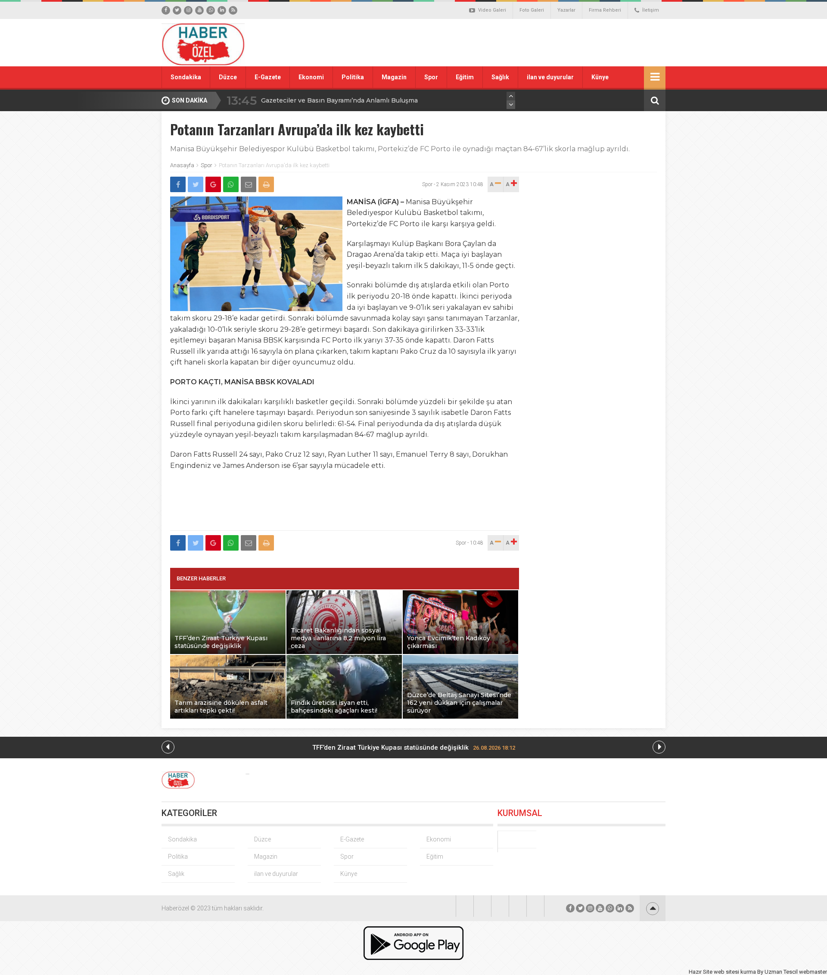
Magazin (394, 77)
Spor (431, 77)
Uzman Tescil (781, 972)
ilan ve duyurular (550, 77)
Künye (600, 77)
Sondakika (186, 77)
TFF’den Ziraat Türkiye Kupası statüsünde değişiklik (413, 747)
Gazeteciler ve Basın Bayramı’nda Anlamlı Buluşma (339, 100)
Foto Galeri (531, 10)
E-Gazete (268, 77)
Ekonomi (311, 77)
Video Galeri (492, 10)
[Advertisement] (510, 42)
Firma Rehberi (605, 10)
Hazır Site (700, 972)
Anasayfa (182, 165)
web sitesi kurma (735, 972)
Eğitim (465, 77)
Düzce (228, 77)
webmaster (813, 972)
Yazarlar (566, 10)
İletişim (650, 10)
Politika (353, 77)
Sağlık (500, 77)
